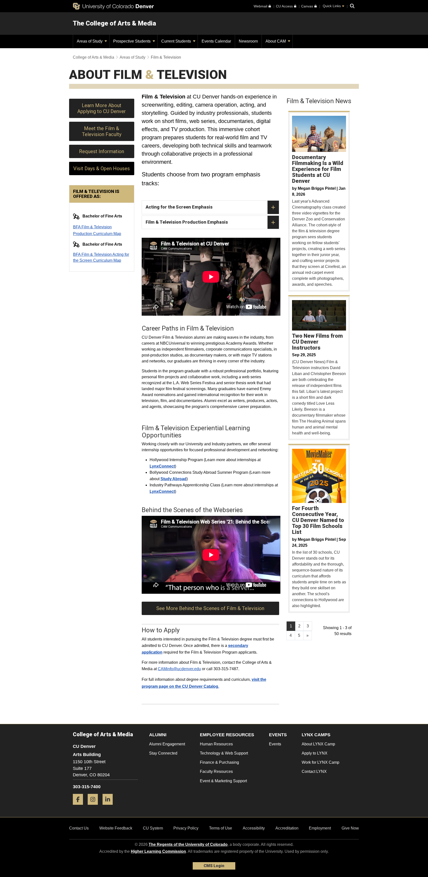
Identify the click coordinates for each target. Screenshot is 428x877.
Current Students (176, 41)
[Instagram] (95, 807)
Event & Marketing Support (223, 781)
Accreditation (286, 828)
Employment (320, 828)
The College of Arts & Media (114, 23)
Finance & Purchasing (219, 762)
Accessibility (254, 828)
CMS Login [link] (214, 865)
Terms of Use (220, 828)
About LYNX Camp (318, 744)
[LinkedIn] (109, 807)
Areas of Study (90, 41)
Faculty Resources (216, 771)
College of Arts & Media (93, 57)
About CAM (276, 41)
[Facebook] (80, 807)
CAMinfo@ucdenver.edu (179, 669)
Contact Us (79, 828)
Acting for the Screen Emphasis (179, 207)
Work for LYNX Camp (320, 762)
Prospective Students (132, 41)
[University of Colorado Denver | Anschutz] (113, 6)
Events (275, 744)
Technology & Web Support (224, 753)
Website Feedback (115, 828)
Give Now (350, 828)
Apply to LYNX (314, 753)
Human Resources (216, 744)
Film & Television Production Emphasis (187, 222)
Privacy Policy (185, 828)
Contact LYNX (314, 771)
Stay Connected (163, 753)
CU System (153, 828)
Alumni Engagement (167, 744)
